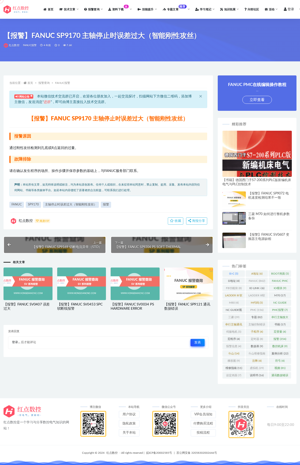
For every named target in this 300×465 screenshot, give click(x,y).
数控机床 (279, 346)
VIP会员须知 (203, 414)
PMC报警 (280, 310)
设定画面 (233, 375)
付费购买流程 (203, 423)
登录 (291, 9)
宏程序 (234, 339)
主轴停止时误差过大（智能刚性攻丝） (71, 204)
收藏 (177, 221)
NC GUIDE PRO (280, 303)
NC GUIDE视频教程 (234, 311)
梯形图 (234, 360)
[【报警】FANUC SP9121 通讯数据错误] (188, 284)
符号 (280, 360)
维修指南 (233, 368)
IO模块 (280, 288)
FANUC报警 (30, 45)
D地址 (234, 280)
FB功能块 (234, 288)
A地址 (256, 273)
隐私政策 (129, 423)
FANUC (16, 204)
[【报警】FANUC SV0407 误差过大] (28, 284)
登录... (16, 342)
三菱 (233, 317)
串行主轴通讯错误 (233, 325)
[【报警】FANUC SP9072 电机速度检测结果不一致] (234, 199)
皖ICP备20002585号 (159, 452)
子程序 (257, 331)
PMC (256, 310)
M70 (279, 295)
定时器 (257, 339)
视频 (279, 368)
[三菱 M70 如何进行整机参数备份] (234, 218)
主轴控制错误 (256, 325)
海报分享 (198, 221)
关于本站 (129, 432)
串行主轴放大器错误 (279, 318)
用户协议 (129, 414)
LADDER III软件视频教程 (256, 296)
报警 (106, 204)
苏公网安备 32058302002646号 (196, 452)
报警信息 (233, 346)
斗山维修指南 (256, 354)
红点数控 (14, 45)
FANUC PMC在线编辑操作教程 (279, 281)
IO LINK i (256, 288)
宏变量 (280, 331)
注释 (257, 360)
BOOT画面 (280, 273)
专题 (256, 317)
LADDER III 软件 (233, 296)
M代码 (257, 302)
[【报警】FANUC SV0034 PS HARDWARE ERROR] (135, 284)
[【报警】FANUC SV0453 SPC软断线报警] (81, 284)
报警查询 (44, 83)
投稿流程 (203, 432)
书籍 (279, 324)
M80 (234, 302)
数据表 (257, 346)
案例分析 (280, 353)
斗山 (233, 353)
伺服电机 (233, 331)
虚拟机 (257, 368)
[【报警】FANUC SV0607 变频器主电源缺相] (234, 245)
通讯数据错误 (279, 376)
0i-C (233, 273)
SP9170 (33, 204)
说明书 (257, 375)
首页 (30, 83)
